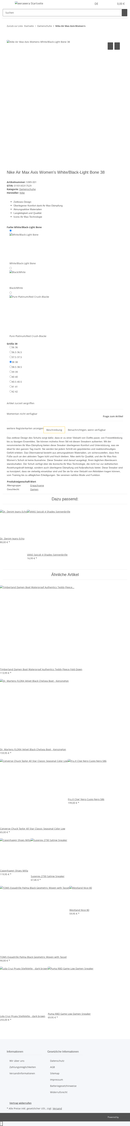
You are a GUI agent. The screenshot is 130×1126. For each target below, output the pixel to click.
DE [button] (97, 4)
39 (15, 371)
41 (15, 386)
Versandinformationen (22, 1073)
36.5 (17, 352)
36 (15, 347)
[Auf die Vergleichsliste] (110, 46)
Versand (57, 1108)
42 (15, 391)
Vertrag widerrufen (20, 1103)
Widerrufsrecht (58, 1092)
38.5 (17, 367)
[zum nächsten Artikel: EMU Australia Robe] (94, 26)
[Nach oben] (1, 1123)
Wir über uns (16, 1060)
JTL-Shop (123, 1117)
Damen (34, 489)
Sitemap (54, 1073)
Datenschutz (57, 1060)
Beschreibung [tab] (54, 429)
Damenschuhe (27, 189)
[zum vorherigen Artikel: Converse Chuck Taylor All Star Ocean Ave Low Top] (88, 26)
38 (15, 362)
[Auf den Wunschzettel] (117, 46)
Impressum (56, 1079)
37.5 (17, 357)
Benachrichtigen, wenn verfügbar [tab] (87, 429)
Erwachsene (37, 485)
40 (15, 376)
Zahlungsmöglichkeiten (22, 1067)
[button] (105, 3)
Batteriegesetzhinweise (63, 1085)
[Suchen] (124, 12)
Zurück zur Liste (15, 25)
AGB (52, 1067)
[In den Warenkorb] (9, 38)
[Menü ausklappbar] (7, 4)
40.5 (17, 381)
